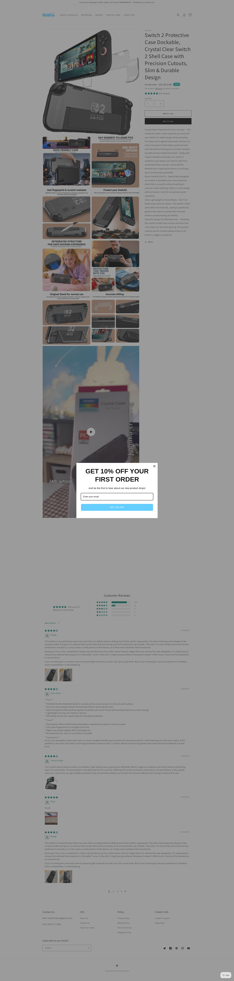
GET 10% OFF (117, 507)
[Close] (154, 466)
